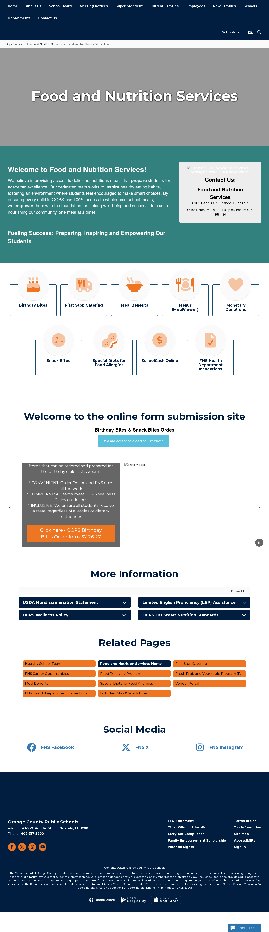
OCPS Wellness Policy (45, 615)
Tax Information (247, 827)
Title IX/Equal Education (188, 827)
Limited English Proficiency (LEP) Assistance (189, 602)
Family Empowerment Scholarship (197, 840)
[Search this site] (259, 32)
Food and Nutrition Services (44, 44)
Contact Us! (247, 928)
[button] (231, 32)
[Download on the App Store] (166, 900)
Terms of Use (245, 821)
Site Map (241, 834)
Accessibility (244, 840)
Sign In (240, 847)
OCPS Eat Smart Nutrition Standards (180, 615)
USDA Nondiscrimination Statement (60, 602)
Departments (14, 44)
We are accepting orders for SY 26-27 (133, 440)
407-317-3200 (32, 834)
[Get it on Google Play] (133, 900)
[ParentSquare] (102, 900)
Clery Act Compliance (186, 834)
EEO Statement (181, 821)
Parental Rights (181, 847)
